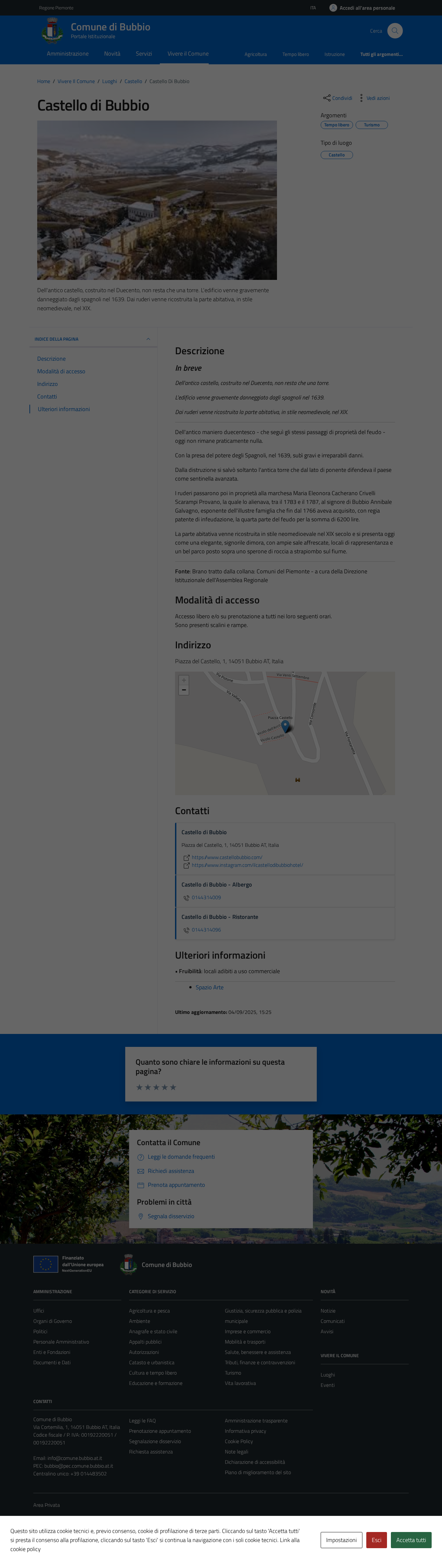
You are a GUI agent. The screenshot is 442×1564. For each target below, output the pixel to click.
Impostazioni (341, 1540)
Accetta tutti (411, 1540)
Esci (376, 1540)
